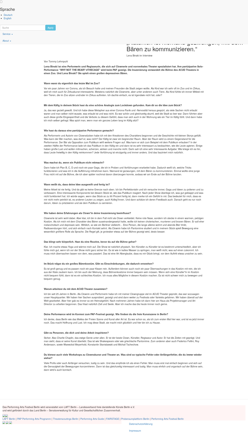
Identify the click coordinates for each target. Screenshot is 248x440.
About (6, 40)
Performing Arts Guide (92, 418)
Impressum (135, 430)
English (7, 18)
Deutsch (8, 15)
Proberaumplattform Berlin (135, 418)
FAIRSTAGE (112, 418)
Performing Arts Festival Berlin (167, 418)
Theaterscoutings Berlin (65, 418)
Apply (50, 27)
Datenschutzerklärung (141, 424)
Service (7, 34)
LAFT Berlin (9, 418)
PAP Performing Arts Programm (34, 418)
